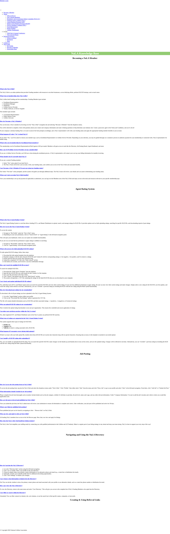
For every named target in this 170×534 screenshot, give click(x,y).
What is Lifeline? (12, 38)
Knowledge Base (12, 49)
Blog (8, 41)
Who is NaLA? (11, 16)
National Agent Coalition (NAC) (16, 20)
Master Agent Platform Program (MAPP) (18, 23)
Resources (10, 39)
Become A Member (12, 47)
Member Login (4, 1)
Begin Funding (11, 28)
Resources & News (9, 36)
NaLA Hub (7, 44)
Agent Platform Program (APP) (16, 22)
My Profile (10, 46)
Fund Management (12, 27)
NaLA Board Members (13, 17)
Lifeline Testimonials (13, 30)
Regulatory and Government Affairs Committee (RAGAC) (23, 19)
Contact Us (7, 43)
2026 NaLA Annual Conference (16, 33)
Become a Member (9, 12)
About (5, 14)
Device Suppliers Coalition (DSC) (16, 25)
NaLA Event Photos (12, 35)
